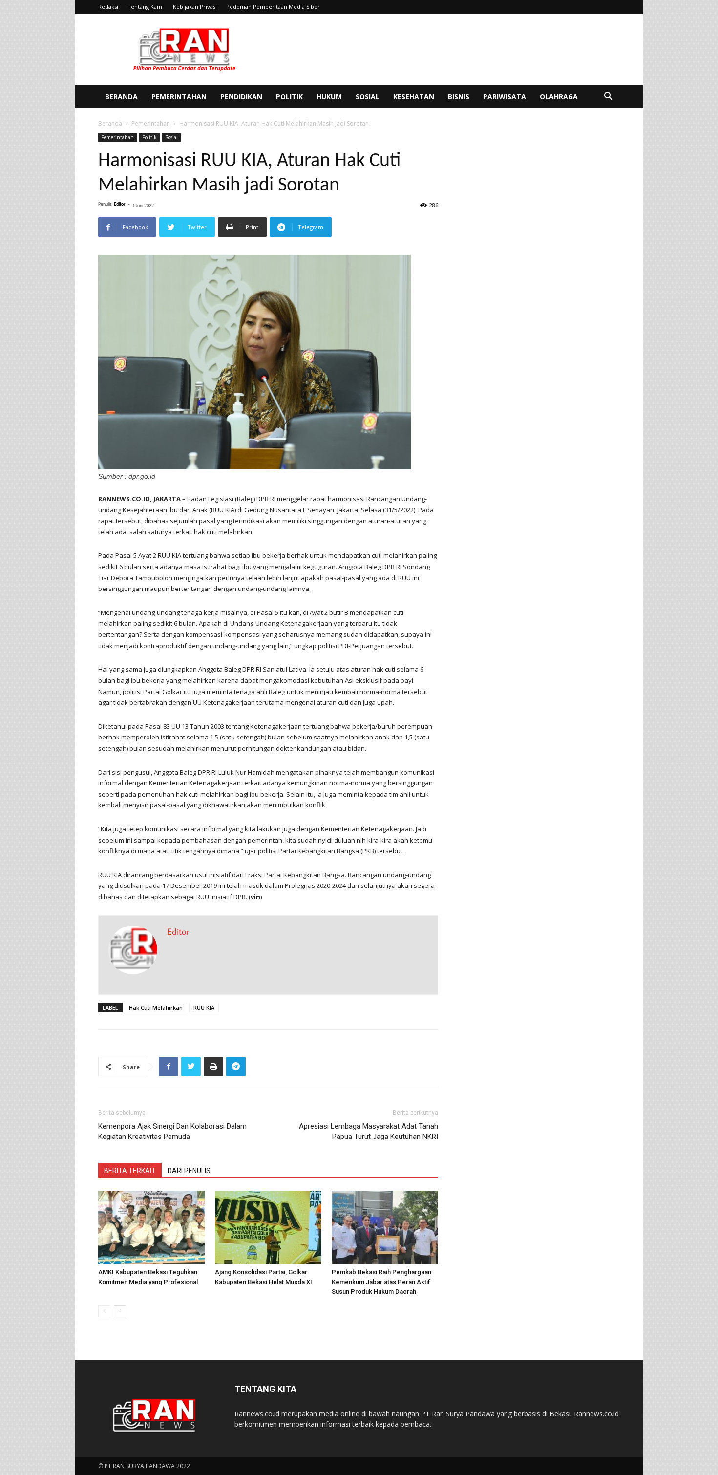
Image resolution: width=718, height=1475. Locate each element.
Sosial (368, 96)
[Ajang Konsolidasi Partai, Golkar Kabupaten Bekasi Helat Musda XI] (268, 1227)
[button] (608, 97)
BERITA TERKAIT (130, 1171)
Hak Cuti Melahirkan (156, 1007)
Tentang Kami (145, 6)
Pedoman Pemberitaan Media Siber (273, 6)
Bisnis (458, 96)
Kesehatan (413, 96)
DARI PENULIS (189, 1171)
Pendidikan (241, 96)
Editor (120, 204)
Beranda (121, 96)
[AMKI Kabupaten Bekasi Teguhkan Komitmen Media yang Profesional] (151, 1227)
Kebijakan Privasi (195, 6)
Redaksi (108, 6)
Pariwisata (504, 96)
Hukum (329, 96)
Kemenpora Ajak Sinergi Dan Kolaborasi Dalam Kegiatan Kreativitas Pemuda (172, 1131)
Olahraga (559, 96)
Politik (289, 96)
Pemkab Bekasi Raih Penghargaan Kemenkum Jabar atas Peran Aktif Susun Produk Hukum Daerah (381, 1281)
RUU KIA (203, 1007)
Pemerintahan (179, 96)
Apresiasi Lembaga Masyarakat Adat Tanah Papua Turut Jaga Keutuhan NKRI (368, 1131)
